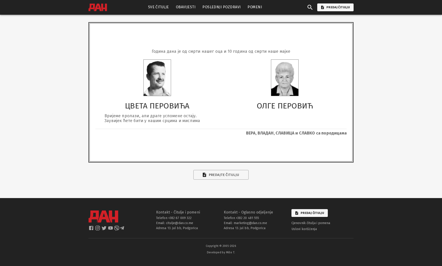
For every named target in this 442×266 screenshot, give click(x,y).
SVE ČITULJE (158, 7)
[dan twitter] (104, 229)
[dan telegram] (122, 229)
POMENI (254, 7)
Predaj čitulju (312, 213)
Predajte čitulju (224, 175)
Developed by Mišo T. (221, 252)
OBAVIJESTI (186, 7)
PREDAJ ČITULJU (338, 7)
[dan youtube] (111, 229)
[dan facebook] (91, 229)
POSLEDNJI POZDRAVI (221, 7)
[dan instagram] (98, 229)
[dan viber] (116, 229)
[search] (310, 7)
